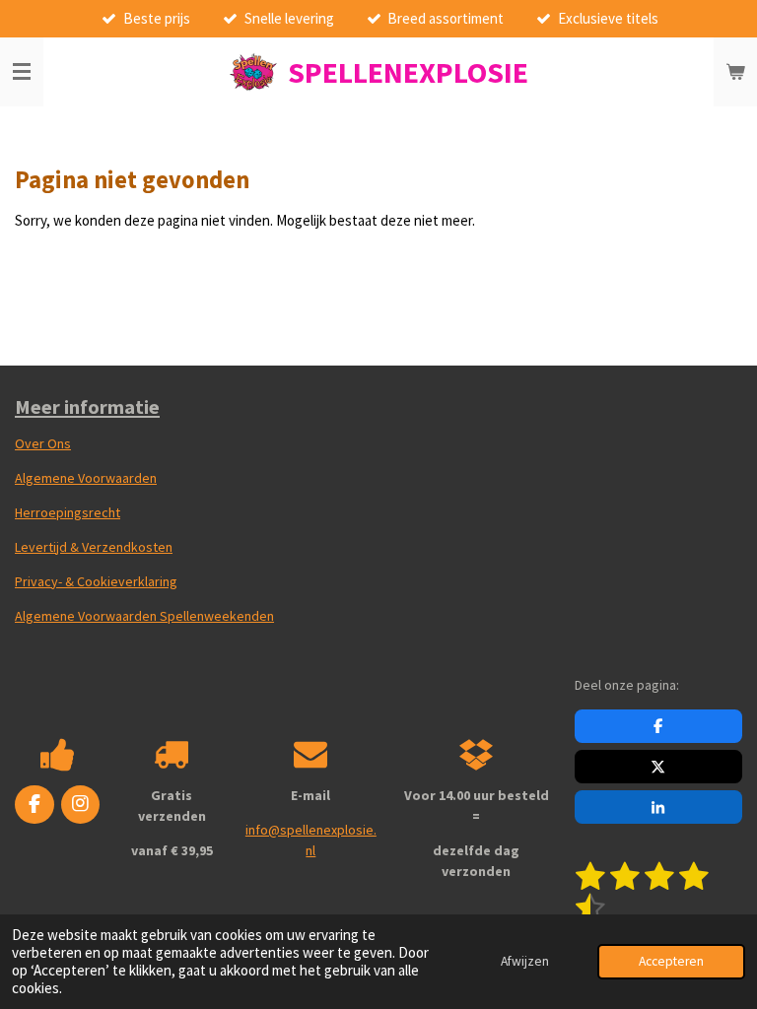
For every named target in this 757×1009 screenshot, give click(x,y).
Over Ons (43, 443)
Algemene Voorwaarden (86, 478)
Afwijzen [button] (525, 961)
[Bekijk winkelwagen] (735, 71)
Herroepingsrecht (67, 512)
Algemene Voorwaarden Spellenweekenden (144, 616)
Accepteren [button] (671, 961)
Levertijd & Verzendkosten (93, 547)
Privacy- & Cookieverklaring (96, 581)
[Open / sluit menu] (21, 71)
